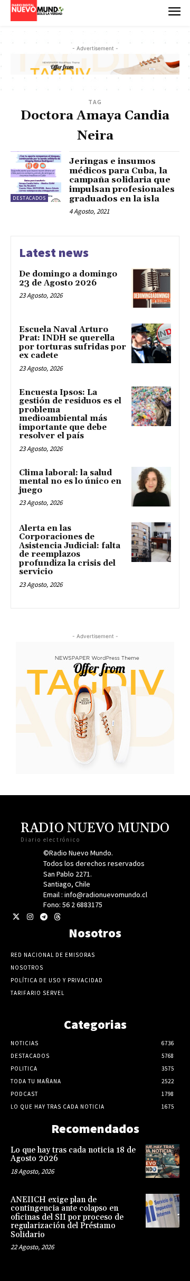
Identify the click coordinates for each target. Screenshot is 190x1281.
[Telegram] (43, 917)
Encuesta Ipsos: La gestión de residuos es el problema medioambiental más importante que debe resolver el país (70, 414)
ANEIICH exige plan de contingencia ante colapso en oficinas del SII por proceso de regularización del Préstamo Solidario (67, 1217)
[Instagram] (29, 917)
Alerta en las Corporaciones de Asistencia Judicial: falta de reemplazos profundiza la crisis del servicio (69, 550)
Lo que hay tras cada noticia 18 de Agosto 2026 (73, 1154)
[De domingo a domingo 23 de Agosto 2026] (151, 288)
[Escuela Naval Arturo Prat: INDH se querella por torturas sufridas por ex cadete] (151, 343)
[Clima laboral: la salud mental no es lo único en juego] (151, 486)
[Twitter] (16, 917)
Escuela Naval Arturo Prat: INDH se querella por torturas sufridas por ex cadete (72, 343)
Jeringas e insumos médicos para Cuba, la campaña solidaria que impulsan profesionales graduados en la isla (122, 180)
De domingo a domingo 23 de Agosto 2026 (68, 278)
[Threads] (57, 917)
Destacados (29, 198)
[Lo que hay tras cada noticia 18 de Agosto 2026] (162, 1161)
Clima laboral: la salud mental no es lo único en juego (70, 481)
